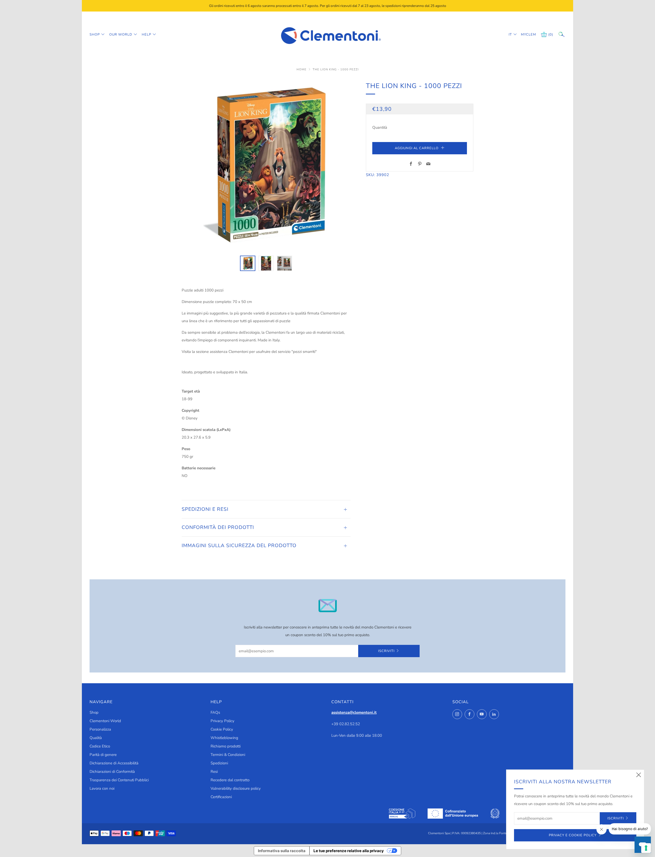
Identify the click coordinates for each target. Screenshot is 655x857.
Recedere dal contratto (230, 780)
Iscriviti (386, 651)
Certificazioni (221, 796)
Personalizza (100, 729)
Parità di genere (103, 754)
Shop (95, 34)
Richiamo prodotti (226, 746)
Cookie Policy (222, 729)
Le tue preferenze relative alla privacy (348, 850)
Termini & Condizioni (228, 754)
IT (510, 34)
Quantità (379, 127)
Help (146, 34)
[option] (266, 165)
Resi (214, 771)
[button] (247, 263)
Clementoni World (105, 720)
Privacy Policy (222, 720)
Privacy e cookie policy (573, 835)
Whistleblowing (224, 737)
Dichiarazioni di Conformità (112, 771)
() (550, 34)
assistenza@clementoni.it (354, 712)
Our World (120, 34)
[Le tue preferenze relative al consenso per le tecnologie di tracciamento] (646, 848)
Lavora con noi (102, 788)
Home (302, 69)
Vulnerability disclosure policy (236, 788)
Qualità (96, 737)
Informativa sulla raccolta (281, 850)
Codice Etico (100, 746)
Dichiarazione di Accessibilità (114, 763)
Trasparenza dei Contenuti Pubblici (119, 780)
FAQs (215, 712)
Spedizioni (219, 763)
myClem (525, 34)
